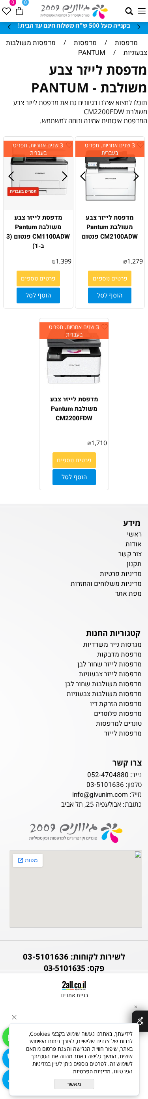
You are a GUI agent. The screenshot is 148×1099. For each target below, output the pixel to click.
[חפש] (129, 8)
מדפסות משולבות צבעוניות (104, 694)
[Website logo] (74, 10)
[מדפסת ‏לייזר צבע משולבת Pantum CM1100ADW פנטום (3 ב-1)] (38, 208)
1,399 (63, 261)
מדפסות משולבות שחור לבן (103, 684)
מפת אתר (128, 593)
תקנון (134, 564)
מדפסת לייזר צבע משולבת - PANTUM (89, 78)
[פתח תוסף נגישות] (140, 1021)
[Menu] (142, 8)
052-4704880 (108, 775)
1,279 (135, 261)
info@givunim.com (100, 795)
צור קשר (130, 554)
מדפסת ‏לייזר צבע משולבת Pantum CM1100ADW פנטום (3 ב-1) (38, 232)
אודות (134, 544)
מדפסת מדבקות (119, 654)
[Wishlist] (6, 8)
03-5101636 (105, 785)
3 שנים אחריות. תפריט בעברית (110, 148)
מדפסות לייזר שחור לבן (109, 664)
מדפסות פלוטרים (118, 714)
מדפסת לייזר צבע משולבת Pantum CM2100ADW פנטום (110, 227)
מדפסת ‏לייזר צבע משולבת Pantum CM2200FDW (74, 409)
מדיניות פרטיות (121, 574)
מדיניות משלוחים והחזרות (106, 584)
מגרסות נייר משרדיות (112, 644)
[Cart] (19, 8)
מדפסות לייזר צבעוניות (110, 674)
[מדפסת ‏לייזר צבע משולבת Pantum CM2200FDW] (74, 390)
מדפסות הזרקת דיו (116, 704)
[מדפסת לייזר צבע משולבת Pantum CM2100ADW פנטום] (110, 208)
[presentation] (9, 26)
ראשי (133, 534)
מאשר (74, 1084)
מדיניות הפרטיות (92, 1071)
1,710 (99, 442)
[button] (109, 295)
